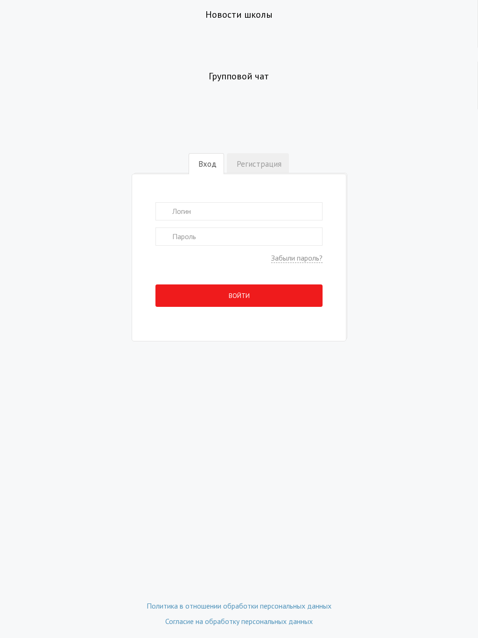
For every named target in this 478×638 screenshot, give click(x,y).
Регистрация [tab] (259, 164)
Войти (239, 295)
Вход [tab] (207, 164)
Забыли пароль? (297, 257)
